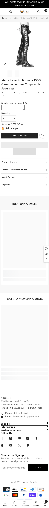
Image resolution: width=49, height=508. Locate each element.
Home (4, 18)
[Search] (10, 11)
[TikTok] (28, 438)
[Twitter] (19, 445)
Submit (38, 468)
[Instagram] (10, 438)
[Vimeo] (28, 445)
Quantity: (6, 113)
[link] (42, 135)
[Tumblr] (36, 438)
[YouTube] (10, 445)
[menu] (3, 11)
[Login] (38, 11)
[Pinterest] (19, 438)
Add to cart (20, 136)
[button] (24, 151)
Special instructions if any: (15, 103)
